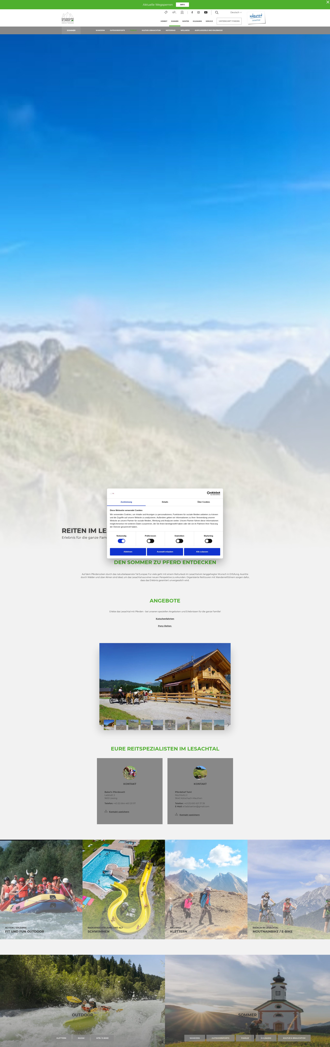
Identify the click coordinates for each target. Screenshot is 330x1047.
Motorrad (170, 30)
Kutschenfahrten (165, 619)
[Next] (228, 725)
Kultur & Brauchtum (151, 30)
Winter (185, 21)
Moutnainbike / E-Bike (272, 931)
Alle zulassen (202, 552)
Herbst (164, 21)
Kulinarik (197, 21)
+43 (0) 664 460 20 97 (120, 803)
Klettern (178, 931)
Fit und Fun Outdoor (24, 931)
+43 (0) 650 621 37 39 (190, 803)
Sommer (175, 21)
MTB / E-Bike (102, 1038)
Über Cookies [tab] (203, 502)
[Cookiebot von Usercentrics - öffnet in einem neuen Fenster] (209, 493)
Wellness (185, 30)
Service (209, 21)
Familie (133, 30)
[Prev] (101, 725)
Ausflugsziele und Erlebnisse (209, 30)
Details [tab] (165, 502)
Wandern (100, 30)
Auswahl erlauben (165, 552)
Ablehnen (128, 552)
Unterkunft (229, 21)
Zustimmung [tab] (126, 502)
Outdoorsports (117, 30)
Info (182, 4)
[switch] (150, 541)
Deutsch (235, 12)
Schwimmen (98, 931)
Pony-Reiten (165, 626)
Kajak (81, 1038)
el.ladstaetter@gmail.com (192, 806)
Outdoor (82, 1015)
